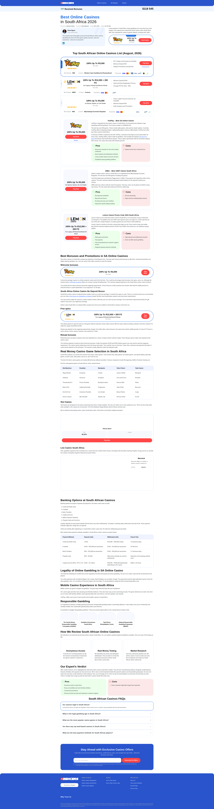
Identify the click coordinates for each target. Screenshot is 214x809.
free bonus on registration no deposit (81, 296)
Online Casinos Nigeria (88, 785)
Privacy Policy (134, 788)
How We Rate (134, 785)
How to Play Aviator (111, 780)
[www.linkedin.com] (64, 43)
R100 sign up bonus (76, 282)
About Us (132, 780)
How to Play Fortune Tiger (113, 783)
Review (76, 140)
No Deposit (114, 3)
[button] (107, 705)
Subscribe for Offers (131, 760)
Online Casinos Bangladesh (89, 780)
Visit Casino (145, 40)
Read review (145, 66)
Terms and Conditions (136, 783)
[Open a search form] (151, 3)
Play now (146, 63)
